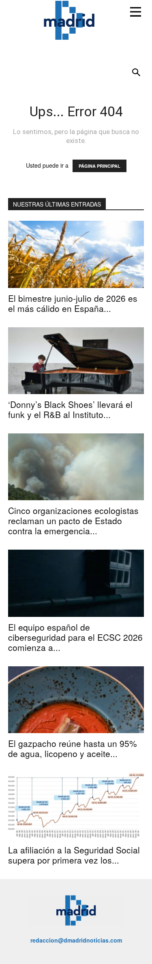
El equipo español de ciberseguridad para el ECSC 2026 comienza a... (75, 637)
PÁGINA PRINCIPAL (99, 166)
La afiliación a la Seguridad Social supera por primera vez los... (74, 855)
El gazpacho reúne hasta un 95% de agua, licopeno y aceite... (72, 748)
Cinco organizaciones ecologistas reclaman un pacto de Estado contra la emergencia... (73, 520)
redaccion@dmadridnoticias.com (76, 940)
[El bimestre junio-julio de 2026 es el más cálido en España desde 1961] (76, 254)
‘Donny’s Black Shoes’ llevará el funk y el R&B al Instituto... (70, 409)
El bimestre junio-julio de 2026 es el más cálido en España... (72, 303)
